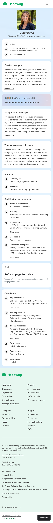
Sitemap (31, 425)
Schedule (44, 517)
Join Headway (33, 389)
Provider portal (34, 392)
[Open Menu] (47, 4)
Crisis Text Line (8, 462)
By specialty (7, 396)
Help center (32, 414)
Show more (9, 88)
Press (4, 422)
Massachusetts (24, 239)
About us (6, 414)
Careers (5, 425)
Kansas (13, 239)
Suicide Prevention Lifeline (13, 455)
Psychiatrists (8, 392)
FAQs (29, 429)
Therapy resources (10, 403)
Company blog (8, 418)
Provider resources (35, 400)
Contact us (32, 418)
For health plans (34, 422)
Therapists (7, 389)
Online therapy (8, 400)
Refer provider (34, 396)
